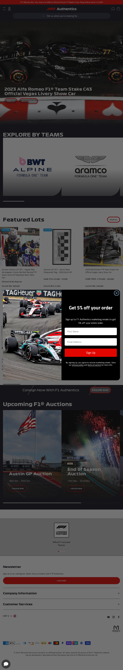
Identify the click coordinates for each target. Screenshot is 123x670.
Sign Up (90, 352)
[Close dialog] (116, 293)
